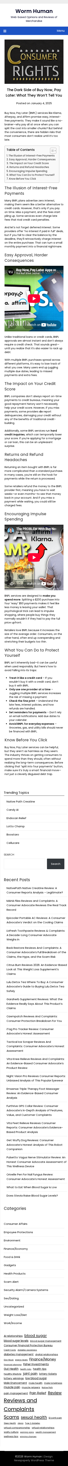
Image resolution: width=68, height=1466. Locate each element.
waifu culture (11, 1432)
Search (9, 854)
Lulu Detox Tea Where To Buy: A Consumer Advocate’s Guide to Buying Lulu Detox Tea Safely (35, 986)
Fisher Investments (36, 1364)
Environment (12, 1240)
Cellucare (13, 843)
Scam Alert (11, 1282)
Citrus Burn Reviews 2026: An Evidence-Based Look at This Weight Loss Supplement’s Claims (37, 969)
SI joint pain (55, 1417)
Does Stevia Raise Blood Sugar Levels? (32, 1195)
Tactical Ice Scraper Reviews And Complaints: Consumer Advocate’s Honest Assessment (35, 1046)
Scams (11, 1417)
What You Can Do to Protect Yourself (32, 175)
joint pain (30, 1373)
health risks (25, 1369)
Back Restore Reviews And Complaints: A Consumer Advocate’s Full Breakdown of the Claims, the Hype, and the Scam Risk (36, 952)
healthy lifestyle (12, 1373)
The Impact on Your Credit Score (29, 163)
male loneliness (53, 1383)
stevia (20, 1423)
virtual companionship (17, 1427)
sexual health (34, 1417)
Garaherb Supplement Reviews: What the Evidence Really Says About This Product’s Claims (35, 1003)
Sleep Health (10, 1423)
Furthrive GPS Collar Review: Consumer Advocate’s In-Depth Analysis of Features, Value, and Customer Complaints (35, 1110)
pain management (16, 1393)
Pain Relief (38, 1393)
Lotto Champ (16, 826)
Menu (61, 31)
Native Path (47, 1387)
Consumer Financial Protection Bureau (28, 1345)
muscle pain (12, 1387)
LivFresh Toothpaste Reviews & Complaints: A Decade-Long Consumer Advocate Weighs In (36, 935)
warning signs (27, 1432)
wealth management (46, 1432)
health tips (39, 1369)
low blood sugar (36, 1378)
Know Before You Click (22, 179)
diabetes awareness (27, 1350)
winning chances (28, 1436)
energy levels (21, 1360)
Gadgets (10, 1265)
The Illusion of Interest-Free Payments (32, 155)
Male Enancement (15, 1383)
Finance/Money (42, 1359)
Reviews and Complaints (20, 1405)
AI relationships (13, 1336)
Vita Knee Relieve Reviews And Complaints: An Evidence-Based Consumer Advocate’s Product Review (36, 1063)
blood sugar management (45, 1340)
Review (55, 1393)
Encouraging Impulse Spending (28, 171)
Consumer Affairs (15, 1224)
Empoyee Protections (18, 1232)
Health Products (15, 1273)
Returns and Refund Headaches (29, 167)
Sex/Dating (11, 1298)
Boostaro (13, 834)
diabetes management (19, 1354)
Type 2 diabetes (32, 1423)
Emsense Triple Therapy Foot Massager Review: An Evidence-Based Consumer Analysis (33, 1093)
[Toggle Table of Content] (51, 151)
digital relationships (46, 1354)
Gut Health (11, 1369)
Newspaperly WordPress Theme (34, 1460)
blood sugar (35, 1335)
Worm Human (34, 11)
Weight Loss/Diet (15, 1315)
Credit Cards (10, 1350)
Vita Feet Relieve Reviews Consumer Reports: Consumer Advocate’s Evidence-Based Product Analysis (35, 1127)
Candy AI (12, 810)
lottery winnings (14, 1378)
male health (35, 1383)
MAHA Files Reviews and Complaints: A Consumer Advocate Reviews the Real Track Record (36, 905)
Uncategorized (14, 1306)
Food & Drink (12, 1257)
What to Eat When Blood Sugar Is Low (32, 1187)
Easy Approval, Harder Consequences (32, 159)
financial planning (13, 1364)
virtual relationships (43, 1427)
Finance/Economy (16, 1249)
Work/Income (13, 1323)
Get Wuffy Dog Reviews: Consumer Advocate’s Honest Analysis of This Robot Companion (35, 1144)
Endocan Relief (16, 818)
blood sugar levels (16, 1341)
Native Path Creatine (21, 801)
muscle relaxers (31, 1387)
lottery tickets (48, 1374)
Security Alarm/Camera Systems (26, 1290)
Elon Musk (9, 1360)
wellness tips (11, 1436)
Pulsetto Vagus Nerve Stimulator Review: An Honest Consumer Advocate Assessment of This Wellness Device (37, 1161)
